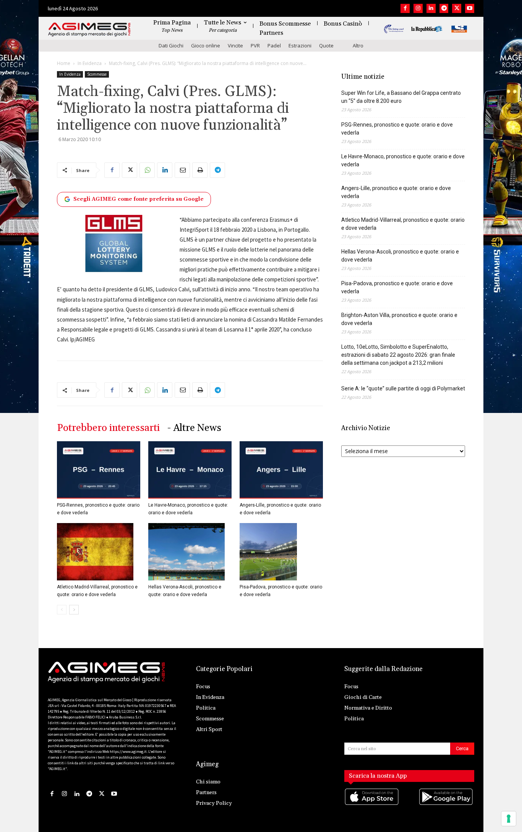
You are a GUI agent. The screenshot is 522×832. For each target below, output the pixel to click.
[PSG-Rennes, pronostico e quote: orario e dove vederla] (98, 470)
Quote (326, 45)
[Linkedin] (431, 8)
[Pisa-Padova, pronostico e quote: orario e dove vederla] (281, 551)
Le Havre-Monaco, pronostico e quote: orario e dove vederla (403, 160)
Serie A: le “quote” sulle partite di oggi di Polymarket (403, 388)
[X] (456, 8)
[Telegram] (444, 8)
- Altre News (194, 428)
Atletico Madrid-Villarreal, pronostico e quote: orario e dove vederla (403, 224)
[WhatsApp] (147, 170)
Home (63, 63)
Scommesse (97, 74)
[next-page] (74, 609)
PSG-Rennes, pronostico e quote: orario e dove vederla (397, 129)
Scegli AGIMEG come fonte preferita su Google (138, 199)
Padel (274, 45)
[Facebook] (405, 8)
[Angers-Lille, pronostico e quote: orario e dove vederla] (281, 470)
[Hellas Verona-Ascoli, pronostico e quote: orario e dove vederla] (190, 551)
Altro (358, 45)
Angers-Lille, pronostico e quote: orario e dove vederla (396, 192)
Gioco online (205, 45)
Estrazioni (300, 45)
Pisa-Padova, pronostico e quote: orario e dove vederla (397, 287)
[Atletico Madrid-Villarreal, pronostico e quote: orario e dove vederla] (98, 551)
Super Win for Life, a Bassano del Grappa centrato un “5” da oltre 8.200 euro (401, 97)
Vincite (235, 45)
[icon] (372, 804)
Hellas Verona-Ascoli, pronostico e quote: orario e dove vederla (400, 256)
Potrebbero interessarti (108, 428)
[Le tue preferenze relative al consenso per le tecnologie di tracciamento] (508, 818)
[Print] (200, 170)
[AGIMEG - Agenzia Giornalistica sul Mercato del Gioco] (89, 29)
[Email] (182, 170)
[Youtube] (469, 8)
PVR (255, 45)
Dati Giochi (171, 45)
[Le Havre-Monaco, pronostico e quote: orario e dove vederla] (190, 470)
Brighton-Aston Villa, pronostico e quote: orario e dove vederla (399, 319)
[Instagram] (418, 8)
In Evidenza (90, 63)
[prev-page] (61, 609)
